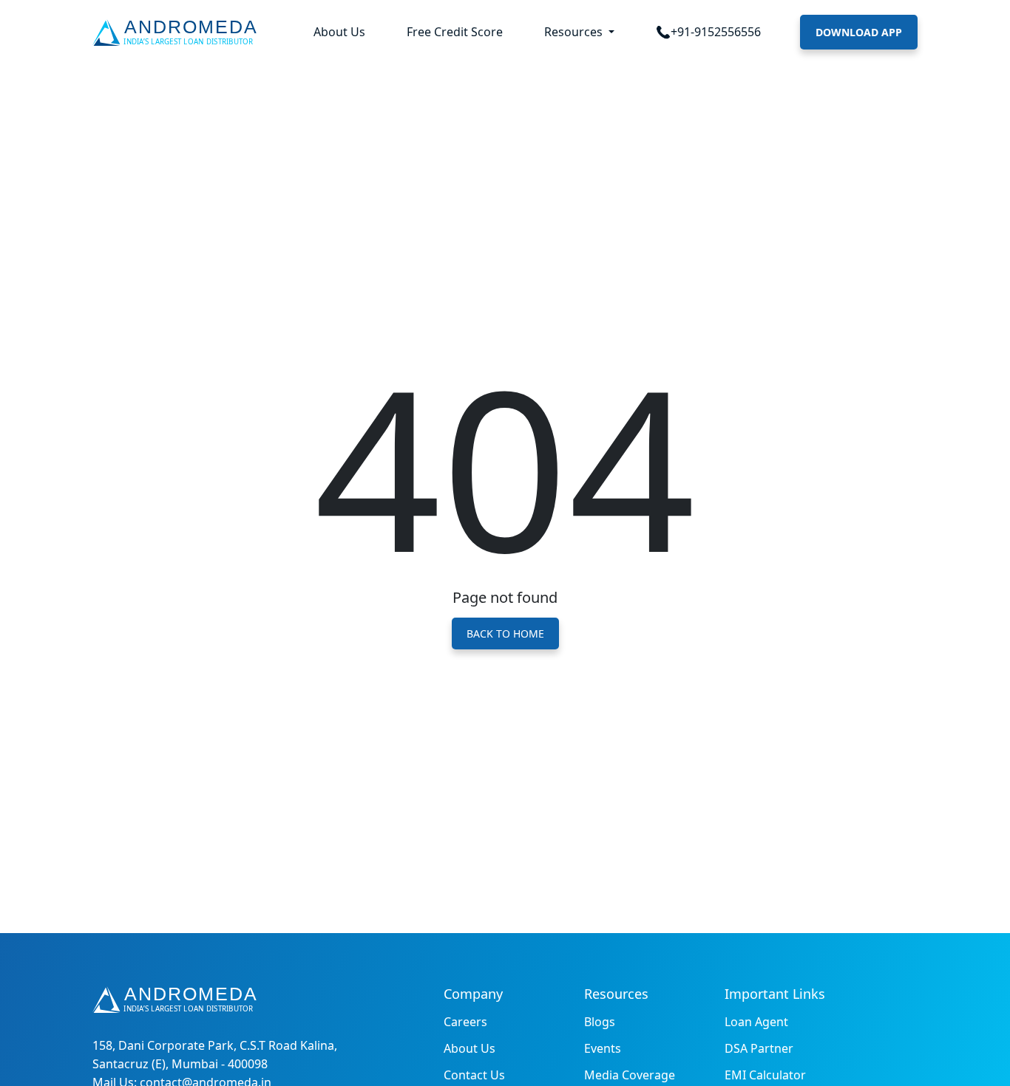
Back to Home (505, 633)
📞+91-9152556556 (708, 32)
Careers (465, 1022)
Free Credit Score (455, 32)
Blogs (599, 1022)
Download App (859, 32)
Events (602, 1048)
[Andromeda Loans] (177, 32)
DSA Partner (759, 1048)
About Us (339, 32)
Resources (575, 32)
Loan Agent (756, 1022)
